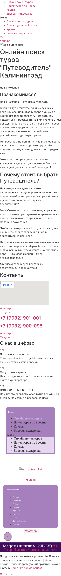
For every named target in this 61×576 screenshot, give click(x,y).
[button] (30, 17)
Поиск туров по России (22, 5)
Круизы (11, 9)
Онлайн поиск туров (20, 2)
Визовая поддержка (19, 13)
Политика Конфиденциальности (36, 550)
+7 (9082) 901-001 (20, 318)
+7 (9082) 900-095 (21, 326)
